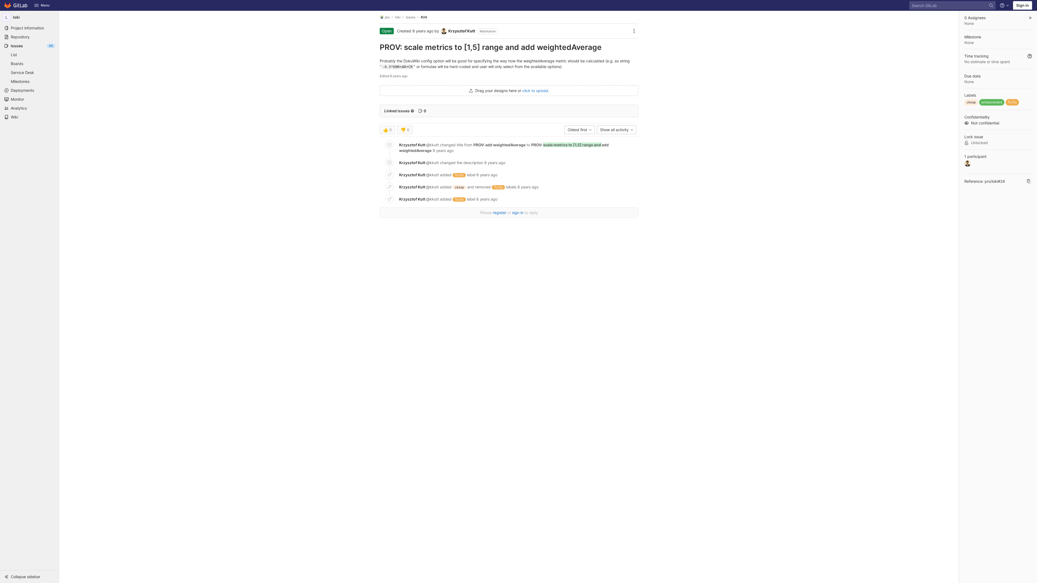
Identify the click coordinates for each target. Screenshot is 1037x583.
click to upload (535, 90)
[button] (29, 576)
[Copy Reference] (1028, 181)
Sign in (1022, 5)
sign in (517, 212)
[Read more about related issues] (412, 111)
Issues (410, 17)
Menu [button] (45, 5)
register (499, 212)
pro (387, 17)
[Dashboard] (16, 5)
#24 (424, 17)
